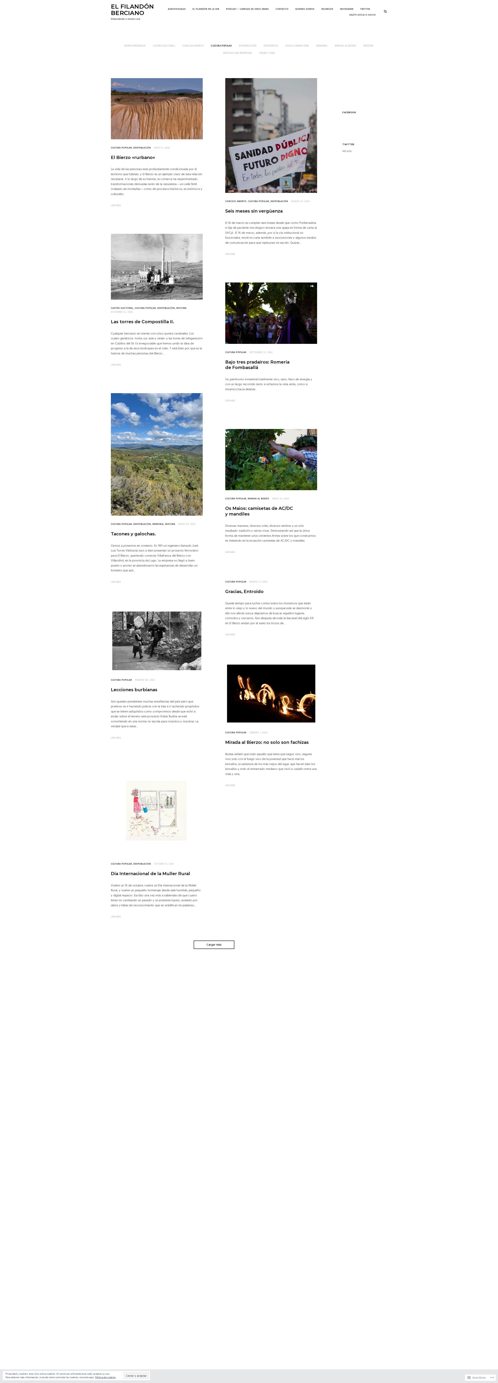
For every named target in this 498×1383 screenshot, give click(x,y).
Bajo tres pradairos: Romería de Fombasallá (257, 364)
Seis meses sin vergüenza (254, 211)
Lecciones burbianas (134, 689)
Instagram (346, 9)
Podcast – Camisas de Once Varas (247, 9)
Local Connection (297, 45)
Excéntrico (271, 45)
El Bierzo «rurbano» (133, 157)
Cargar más (214, 944)
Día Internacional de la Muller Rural (150, 873)
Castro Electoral (164, 45)
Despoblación (247, 45)
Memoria (322, 45)
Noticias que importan (237, 52)
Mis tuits (347, 151)
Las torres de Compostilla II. (142, 321)
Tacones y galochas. (133, 534)
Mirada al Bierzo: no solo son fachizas (267, 742)
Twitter (365, 9)
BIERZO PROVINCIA (135, 45)
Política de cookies (105, 1377)
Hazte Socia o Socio (362, 14)
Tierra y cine (267, 52)
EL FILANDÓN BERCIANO (132, 10)
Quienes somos (305, 9)
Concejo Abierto (192, 45)
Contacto (282, 9)
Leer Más (116, 205)
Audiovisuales (177, 9)
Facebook (327, 9)
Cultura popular (221, 45)
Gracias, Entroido (244, 591)
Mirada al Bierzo (345, 45)
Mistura (369, 45)
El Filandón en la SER (206, 9)
